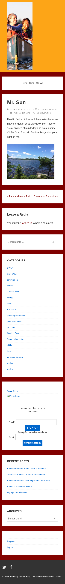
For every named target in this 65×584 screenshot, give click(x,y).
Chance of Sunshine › (46, 196)
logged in (27, 223)
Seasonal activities (15, 339)
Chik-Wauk (12, 274)
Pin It (15, 391)
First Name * (32, 411)
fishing (10, 286)
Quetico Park (13, 333)
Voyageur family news (17, 492)
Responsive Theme (52, 576)
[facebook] (11, 568)
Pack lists (11, 309)
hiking (9, 297)
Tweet (9, 391)
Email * (12, 422)
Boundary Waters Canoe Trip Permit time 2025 (28, 480)
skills (9, 345)
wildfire (10, 363)
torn (9, 351)
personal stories (14, 321)
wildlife (10, 369)
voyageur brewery (15, 357)
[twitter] (5, 568)
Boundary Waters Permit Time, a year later (26, 468)
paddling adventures (16, 315)
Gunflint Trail (13, 292)
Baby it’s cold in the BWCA (19, 486)
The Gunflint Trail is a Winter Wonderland (26, 474)
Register (11, 541)
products (11, 327)
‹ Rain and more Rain (19, 196)
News (27, 113)
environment (12, 280)
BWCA (10, 268)
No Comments (44, 113)
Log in (10, 547)
